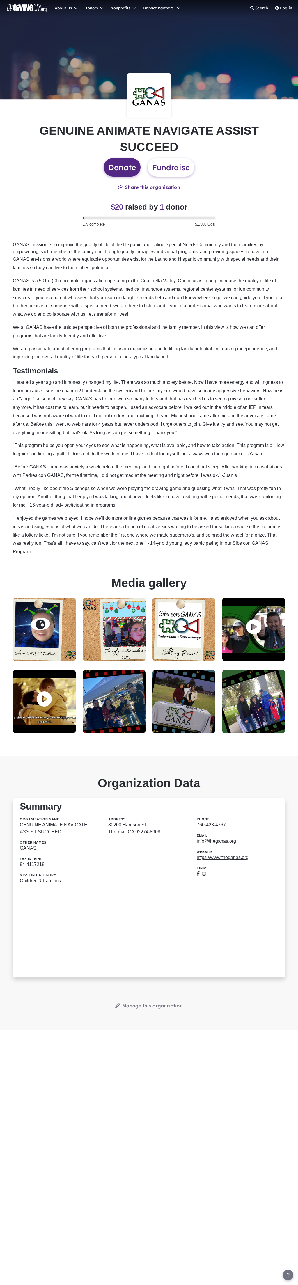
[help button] (288, 1275)
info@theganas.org (216, 841)
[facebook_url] (198, 873)
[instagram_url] (204, 873)
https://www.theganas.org (223, 857)
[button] (253, 627)
